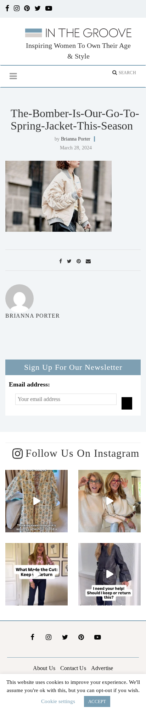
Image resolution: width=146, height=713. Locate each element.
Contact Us (73, 668)
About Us (44, 668)
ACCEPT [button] (97, 701)
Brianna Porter (75, 139)
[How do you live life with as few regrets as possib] (109, 501)
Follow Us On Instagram (82, 453)
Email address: (29, 384)
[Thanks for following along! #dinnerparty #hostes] (36, 501)
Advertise (102, 668)
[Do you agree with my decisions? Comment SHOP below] (36, 574)
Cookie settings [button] (58, 701)
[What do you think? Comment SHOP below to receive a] (109, 574)
